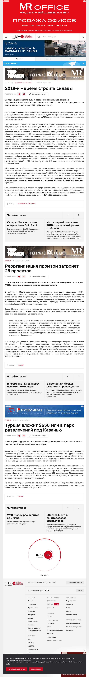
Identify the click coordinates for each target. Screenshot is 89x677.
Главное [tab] (19, 59)
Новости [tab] (48, 59)
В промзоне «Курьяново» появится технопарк (23, 385)
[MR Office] (44, 16)
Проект (8, 261)
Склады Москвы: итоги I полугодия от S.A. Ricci (22, 224)
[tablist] (44, 59)
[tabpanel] (44, 319)
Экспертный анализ (23, 83)
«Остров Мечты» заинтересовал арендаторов (57, 518)
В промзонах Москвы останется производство (63, 385)
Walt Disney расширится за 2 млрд (23, 516)
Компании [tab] (73, 59)
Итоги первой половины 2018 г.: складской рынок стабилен (63, 225)
